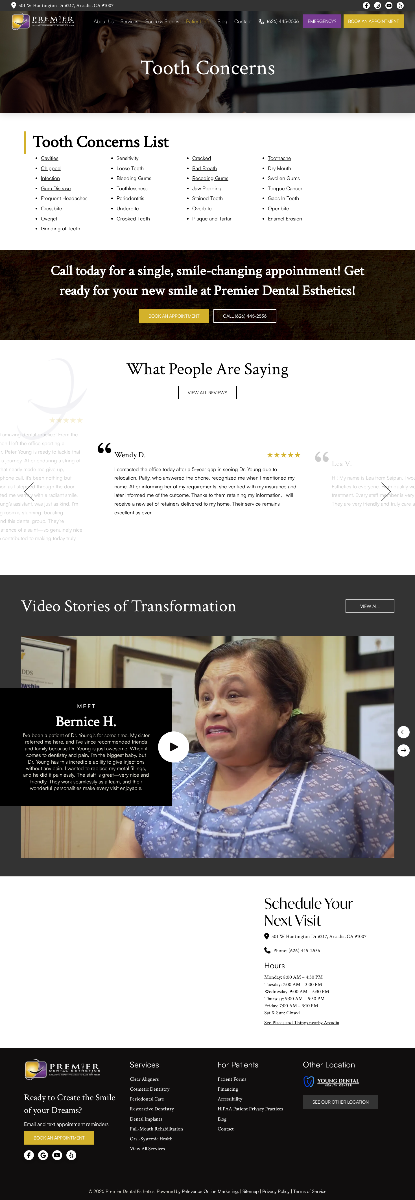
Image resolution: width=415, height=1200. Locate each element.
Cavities (49, 158)
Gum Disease (56, 188)
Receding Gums (210, 178)
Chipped (51, 168)
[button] (173, 747)
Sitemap (251, 1191)
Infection (50, 178)
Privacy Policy (276, 1191)
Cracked (201, 158)
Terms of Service (310, 1191)
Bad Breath (204, 168)
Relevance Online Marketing (210, 1191)
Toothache (279, 158)
